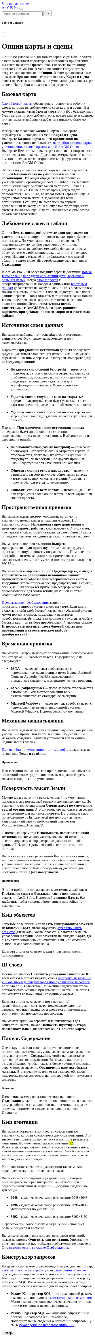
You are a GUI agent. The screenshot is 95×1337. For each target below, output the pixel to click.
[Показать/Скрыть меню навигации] (21, 8)
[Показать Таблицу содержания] (3, 36)
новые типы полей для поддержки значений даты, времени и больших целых (47, 276)
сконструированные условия (70, 1297)
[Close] (3, 32)
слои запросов (47, 280)
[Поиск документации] (47, 13)
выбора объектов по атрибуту (24, 1270)
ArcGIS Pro (10, 7)
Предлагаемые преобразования (25, 602)
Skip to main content (16, 4)
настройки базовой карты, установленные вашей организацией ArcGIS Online (47, 145)
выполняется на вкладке (38, 1247)
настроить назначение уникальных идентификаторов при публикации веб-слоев (46, 980)
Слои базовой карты (17, 103)
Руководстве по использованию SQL (46, 1325)
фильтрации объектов (70, 1270)
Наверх (8, 1333)
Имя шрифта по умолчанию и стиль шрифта (35, 749)
